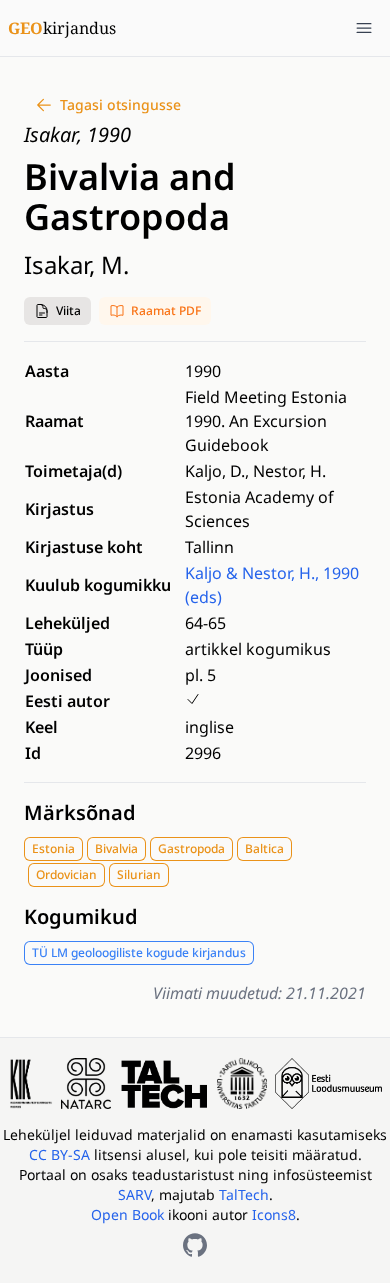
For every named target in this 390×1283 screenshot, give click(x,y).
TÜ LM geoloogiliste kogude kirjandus (139, 952)
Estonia (53, 848)
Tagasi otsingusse (120, 104)
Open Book (127, 1214)
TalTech (244, 1194)
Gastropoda (191, 848)
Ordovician (66, 874)
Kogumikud (81, 916)
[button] (57, 311)
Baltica (264, 848)
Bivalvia (116, 848)
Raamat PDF (166, 310)
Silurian (139, 874)
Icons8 (274, 1214)
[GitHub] (195, 1245)
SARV (134, 1194)
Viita (68, 310)
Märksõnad (80, 812)
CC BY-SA (61, 1154)
